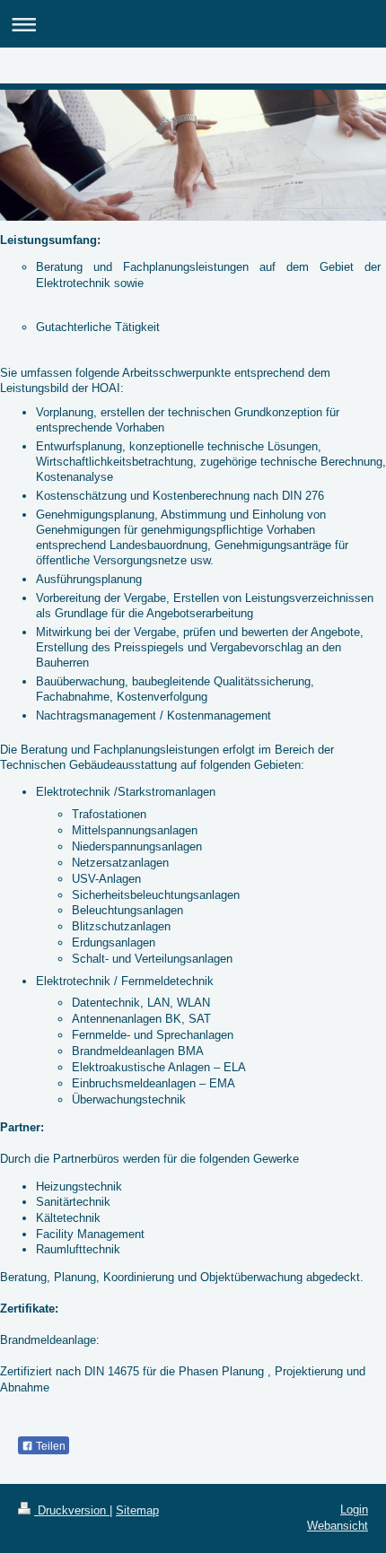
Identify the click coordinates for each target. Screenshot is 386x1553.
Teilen (49, 1446)
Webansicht (337, 1525)
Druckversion (72, 1510)
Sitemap (137, 1510)
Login (354, 1509)
